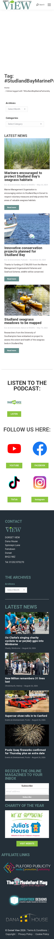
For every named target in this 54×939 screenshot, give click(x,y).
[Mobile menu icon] (49, 5)
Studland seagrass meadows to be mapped (22, 321)
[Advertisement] (27, 38)
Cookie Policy (42, 934)
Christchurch (10, 685)
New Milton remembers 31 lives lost (25, 680)
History (19, 685)
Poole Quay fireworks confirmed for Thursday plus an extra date (25, 751)
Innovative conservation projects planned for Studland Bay (23, 251)
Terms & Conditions (37, 930)
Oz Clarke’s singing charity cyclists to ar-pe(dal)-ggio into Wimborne (24, 641)
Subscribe (27, 786)
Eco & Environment (12, 184)
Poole (27, 720)
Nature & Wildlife (28, 184)
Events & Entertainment (14, 720)
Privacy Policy (25, 934)
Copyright (10, 934)
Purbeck (24, 259)
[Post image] (27, 153)
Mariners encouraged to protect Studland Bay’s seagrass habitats (23, 176)
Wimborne (16, 648)
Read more (11, 207)
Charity (8, 648)
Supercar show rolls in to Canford (26, 716)
